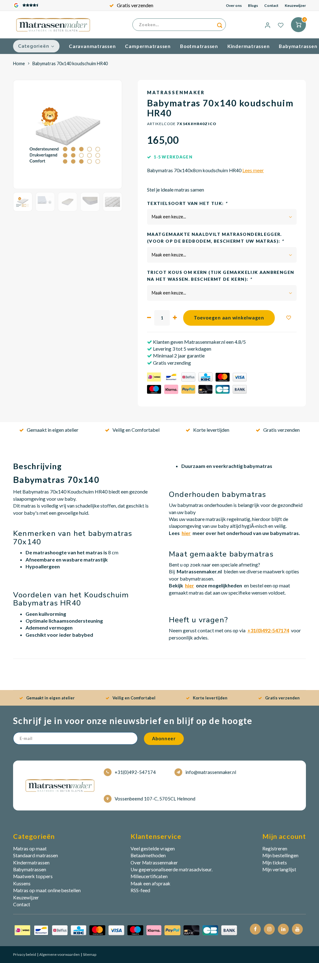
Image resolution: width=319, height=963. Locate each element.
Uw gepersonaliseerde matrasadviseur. (171, 869)
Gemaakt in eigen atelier (53, 430)
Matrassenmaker (176, 92)
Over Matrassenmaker (154, 862)
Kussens (22, 883)
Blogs (253, 5)
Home (19, 63)
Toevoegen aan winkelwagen (229, 317)
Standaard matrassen (35, 855)
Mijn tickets (274, 862)
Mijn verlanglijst (279, 869)
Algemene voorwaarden (59, 954)
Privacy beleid (24, 954)
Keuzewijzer (295, 5)
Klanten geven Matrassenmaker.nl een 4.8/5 (199, 342)
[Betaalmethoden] (126, 929)
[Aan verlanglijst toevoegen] (289, 318)
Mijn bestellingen (280, 855)
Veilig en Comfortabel (136, 430)
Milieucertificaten (149, 876)
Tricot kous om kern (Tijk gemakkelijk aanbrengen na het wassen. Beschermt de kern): (220, 276)
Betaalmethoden (148, 855)
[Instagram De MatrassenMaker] (269, 929)
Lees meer (253, 170)
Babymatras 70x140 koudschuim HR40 (70, 63)
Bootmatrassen (199, 46)
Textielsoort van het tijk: (187, 203)
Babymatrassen (29, 869)
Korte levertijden (211, 430)
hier (186, 533)
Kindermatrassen (248, 46)
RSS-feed (140, 890)
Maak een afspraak (150, 883)
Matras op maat (30, 848)
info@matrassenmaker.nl (210, 772)
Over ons (234, 5)
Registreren (274, 848)
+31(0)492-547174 (135, 772)
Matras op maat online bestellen (47, 890)
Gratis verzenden (135, 5)
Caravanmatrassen (92, 46)
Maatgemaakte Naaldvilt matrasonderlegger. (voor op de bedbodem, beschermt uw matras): (215, 238)
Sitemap (89, 954)
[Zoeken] (219, 24)
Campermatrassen (148, 46)
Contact (271, 5)
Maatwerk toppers (33, 876)
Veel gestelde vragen (153, 848)
